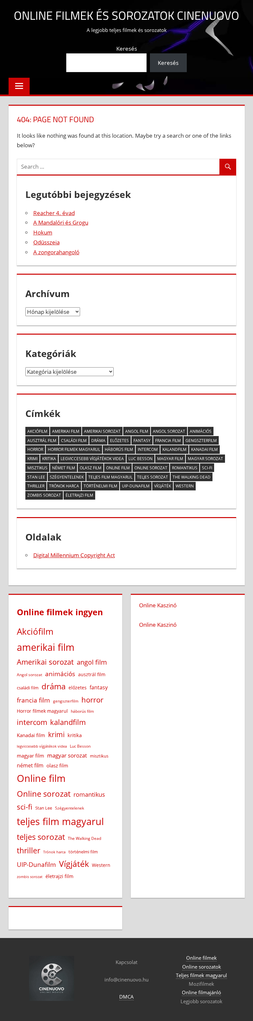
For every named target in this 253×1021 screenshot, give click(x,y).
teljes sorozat (152, 477)
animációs (200, 431)
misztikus (37, 468)
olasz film (90, 468)
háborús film (119, 449)
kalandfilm (174, 449)
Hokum (42, 232)
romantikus (184, 468)
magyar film (170, 458)
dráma (98, 440)
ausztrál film (41, 440)
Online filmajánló (201, 992)
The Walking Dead (192, 477)
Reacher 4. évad (54, 213)
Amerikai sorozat (102, 431)
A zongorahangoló (56, 252)
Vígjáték (162, 486)
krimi (32, 458)
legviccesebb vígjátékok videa (92, 458)
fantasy (142, 440)
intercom (148, 449)
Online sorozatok (201, 966)
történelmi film (100, 486)
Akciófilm (37, 431)
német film (63, 468)
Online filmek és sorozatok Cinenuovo (126, 15)
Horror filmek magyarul (74, 449)
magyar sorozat (205, 458)
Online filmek (201, 957)
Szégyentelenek (67, 477)
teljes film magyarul (110, 477)
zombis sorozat (44, 495)
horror (35, 449)
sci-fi (207, 468)
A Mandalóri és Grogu (60, 222)
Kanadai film (204, 449)
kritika (49, 458)
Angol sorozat (169, 431)
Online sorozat (150, 468)
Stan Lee (36, 477)
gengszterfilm (201, 440)
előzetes (119, 440)
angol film (136, 431)
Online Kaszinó (158, 605)
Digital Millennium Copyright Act (74, 555)
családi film (74, 440)
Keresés (126, 48)
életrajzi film (79, 495)
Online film (118, 468)
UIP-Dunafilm (136, 486)
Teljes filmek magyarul (201, 975)
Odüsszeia (46, 242)
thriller (35, 486)
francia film (168, 440)
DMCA (126, 996)
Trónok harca (64, 486)
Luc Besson (140, 458)
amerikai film (65, 431)
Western (185, 486)
